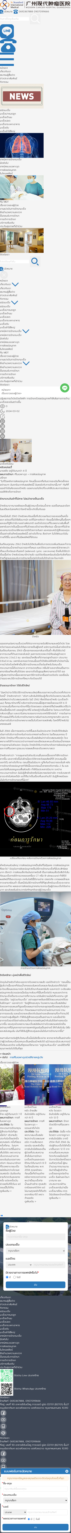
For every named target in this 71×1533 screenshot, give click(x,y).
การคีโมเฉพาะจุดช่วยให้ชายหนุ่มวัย (26, 1057)
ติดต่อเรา (4, 254)
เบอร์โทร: (11, 1259)
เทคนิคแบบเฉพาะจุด (9, 166)
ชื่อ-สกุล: (7, 1483)
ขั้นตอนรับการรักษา (9, 216)
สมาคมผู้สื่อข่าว (7, 75)
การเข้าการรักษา (8, 219)
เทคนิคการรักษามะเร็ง (10, 159)
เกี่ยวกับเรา (5, 71)
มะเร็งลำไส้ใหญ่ (7, 131)
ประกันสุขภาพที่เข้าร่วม (11, 226)
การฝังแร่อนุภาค (8, 170)
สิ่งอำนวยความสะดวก (11, 212)
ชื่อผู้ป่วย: (11, 1231)
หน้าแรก (4, 68)
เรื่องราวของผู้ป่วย (9, 205)
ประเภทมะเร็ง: (13, 1245)
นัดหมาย (8, 11)
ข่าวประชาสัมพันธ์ (8, 78)
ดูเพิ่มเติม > (6, 1199)
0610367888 (26, 11)
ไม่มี (18, 1277)
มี (10, 1277)
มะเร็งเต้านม (6, 117)
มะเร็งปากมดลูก (8, 114)
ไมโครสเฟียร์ (6, 173)
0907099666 (41, 11)
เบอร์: (6, 1507)
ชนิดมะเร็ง (5, 110)
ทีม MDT (4, 202)
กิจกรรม (4, 82)
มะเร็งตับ (4, 127)
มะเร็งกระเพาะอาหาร (10, 124)
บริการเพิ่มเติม (7, 223)
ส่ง (35, 1285)
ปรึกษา (3, 478)
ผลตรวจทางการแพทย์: (14, 1518)
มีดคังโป (4, 163)
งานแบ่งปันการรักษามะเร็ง (13, 209)
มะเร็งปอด (5, 121)
